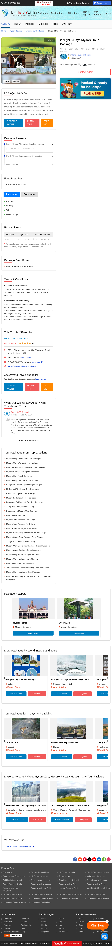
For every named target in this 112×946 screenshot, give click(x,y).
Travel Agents (86, 13)
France (81, 932)
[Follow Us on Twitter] (89, 859)
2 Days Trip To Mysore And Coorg (20, 541)
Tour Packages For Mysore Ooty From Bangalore (27, 568)
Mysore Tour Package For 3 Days (20, 524)
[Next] (108, 678)
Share (50, 40)
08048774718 (63, 820)
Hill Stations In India (67, 872)
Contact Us (8, 919)
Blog (23, 932)
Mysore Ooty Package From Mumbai (22, 559)
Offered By (67, 24)
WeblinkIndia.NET (103, 943)
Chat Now (97, 925)
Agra (60, 925)
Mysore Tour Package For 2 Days (20, 520)
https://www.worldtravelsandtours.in (23, 366)
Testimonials (26, 925)
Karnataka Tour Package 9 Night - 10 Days (26, 805)
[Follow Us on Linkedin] (99, 859)
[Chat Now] (104, 936)
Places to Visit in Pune (96, 884)
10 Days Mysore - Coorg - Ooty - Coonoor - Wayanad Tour (78, 805)
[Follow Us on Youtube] (94, 859)
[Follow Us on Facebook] (75, 859)
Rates (55, 24)
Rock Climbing (64, 876)
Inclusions (29, 24)
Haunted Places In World (12, 894)
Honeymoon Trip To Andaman (98, 898)
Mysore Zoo (64, 623)
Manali (61, 919)
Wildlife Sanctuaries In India (98, 872)
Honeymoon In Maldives (68, 898)
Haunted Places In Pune (12, 898)
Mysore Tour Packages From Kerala (21, 528)
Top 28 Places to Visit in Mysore (20, 846)
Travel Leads (103, 3)
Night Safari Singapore (95, 876)
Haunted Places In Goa (96, 894)
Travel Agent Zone (78, 3)
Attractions (73, 13)
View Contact (25, 357)
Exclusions (43, 24)
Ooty (60, 922)
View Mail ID (37, 362)
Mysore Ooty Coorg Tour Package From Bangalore (28, 546)
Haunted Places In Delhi (68, 888)
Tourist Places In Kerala (12, 884)
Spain (81, 925)
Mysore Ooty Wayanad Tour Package (22, 463)
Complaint (8, 922)
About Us (24, 922)
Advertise (7, 925)
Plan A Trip (30, 122)
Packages (43, 13)
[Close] (107, 921)
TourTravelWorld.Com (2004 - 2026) (35, 943)
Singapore (45, 932)
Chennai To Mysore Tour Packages (21, 493)
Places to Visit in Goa (67, 884)
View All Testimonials (28, 440)
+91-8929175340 (12, 3)
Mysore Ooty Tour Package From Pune (23, 554)
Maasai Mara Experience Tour (65, 742)
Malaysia (62, 928)
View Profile (11, 343)
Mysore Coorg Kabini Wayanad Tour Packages (26, 467)
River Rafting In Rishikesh (69, 880)
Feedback (25, 919)
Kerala (43, 919)
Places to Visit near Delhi (41, 888)
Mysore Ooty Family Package (19, 476)
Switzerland (63, 932)
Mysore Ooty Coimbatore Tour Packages (23, 458)
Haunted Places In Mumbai (41, 894)
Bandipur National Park (40, 872)
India (80, 919)
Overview (5, 24)
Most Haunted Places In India (98, 888)
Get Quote (37, 694)
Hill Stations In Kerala (39, 876)
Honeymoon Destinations (41, 902)
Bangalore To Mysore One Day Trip (21, 511)
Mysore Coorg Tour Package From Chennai (25, 537)
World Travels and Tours (16, 338)
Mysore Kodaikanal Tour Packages (21, 498)
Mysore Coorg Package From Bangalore (23, 550)
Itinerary (17, 24)
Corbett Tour (12, 742)
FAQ (23, 928)
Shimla (44, 922)
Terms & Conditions (11, 932)
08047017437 (17, 820)
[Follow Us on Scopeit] (104, 859)
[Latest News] (80, 859)
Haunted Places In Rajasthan (70, 894)
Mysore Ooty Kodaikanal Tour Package (23, 572)
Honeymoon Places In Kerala (14, 902)
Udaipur (44, 928)
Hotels (107, 13)
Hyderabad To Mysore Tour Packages (22, 489)
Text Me (46, 122)
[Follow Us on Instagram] (109, 859)
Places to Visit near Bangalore (10, 889)
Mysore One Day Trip (15, 515)
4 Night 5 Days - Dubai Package (21, 679)
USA (80, 928)
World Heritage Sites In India (14, 876)
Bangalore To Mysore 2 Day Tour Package (24, 502)
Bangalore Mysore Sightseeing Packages (24, 485)
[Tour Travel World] (19, 13)
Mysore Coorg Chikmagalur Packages (22, 472)
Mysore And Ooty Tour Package (20, 563)
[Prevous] (4, 678)
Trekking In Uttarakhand (12, 880)
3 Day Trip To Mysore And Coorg (20, 506)
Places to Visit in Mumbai (41, 884)
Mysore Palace (20, 623)
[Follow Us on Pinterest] (85, 859)
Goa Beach (7, 872)
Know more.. (40, 379)
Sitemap (7, 928)
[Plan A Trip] (85, 98)
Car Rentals (98, 13)
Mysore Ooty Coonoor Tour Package (22, 480)
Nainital (44, 925)
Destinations (57, 13)
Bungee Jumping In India (40, 880)
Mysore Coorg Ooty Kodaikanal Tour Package (26, 533)
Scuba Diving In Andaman (97, 880)
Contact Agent (12, 122)
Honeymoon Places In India (42, 898)
